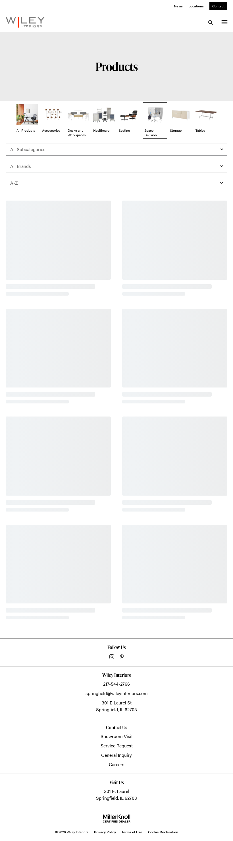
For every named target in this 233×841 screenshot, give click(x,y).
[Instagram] (111, 656)
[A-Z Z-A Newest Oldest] (116, 183)
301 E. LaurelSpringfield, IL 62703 (116, 794)
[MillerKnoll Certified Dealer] (116, 818)
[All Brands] (116, 166)
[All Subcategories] (116, 149)
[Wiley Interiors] (25, 22)
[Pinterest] (122, 656)
